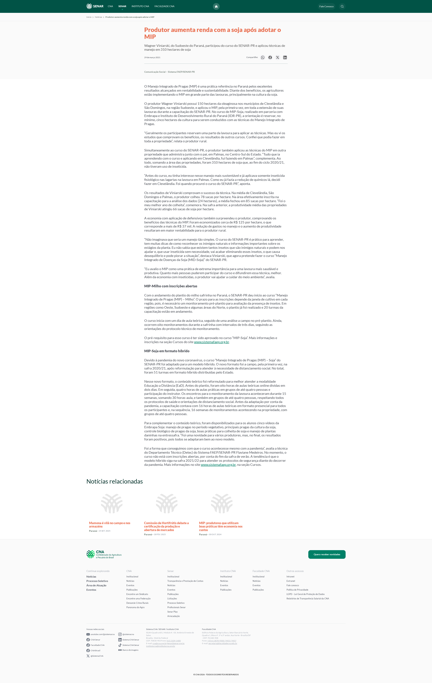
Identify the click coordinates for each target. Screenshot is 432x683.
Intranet (290, 576)
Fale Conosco (326, 6)
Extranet (291, 581)
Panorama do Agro (135, 607)
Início (88, 17)
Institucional (132, 576)
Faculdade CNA (97, 645)
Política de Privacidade (297, 589)
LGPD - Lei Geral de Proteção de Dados (306, 594)
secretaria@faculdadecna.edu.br (222, 643)
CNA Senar (95, 639)
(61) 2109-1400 (174, 640)
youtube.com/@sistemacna (103, 634)
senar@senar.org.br (176, 643)
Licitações (172, 598)
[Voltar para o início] (216, 6)
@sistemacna (128, 634)
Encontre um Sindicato (137, 594)
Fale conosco (293, 585)
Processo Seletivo (97, 580)
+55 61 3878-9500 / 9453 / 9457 (221, 640)
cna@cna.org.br (160, 643)
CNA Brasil (95, 650)
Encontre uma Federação (138, 598)
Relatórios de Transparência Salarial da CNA (308, 598)
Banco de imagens (130, 650)
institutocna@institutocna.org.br (160, 646)
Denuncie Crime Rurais (137, 603)
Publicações (132, 589)
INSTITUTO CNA (140, 6)
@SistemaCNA (97, 656)
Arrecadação (173, 616)
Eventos (91, 589)
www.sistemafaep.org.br (211, 342)
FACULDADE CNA (164, 6)
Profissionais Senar (176, 607)
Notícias (98, 17)
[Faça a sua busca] (342, 6)
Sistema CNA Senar (131, 639)
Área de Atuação (96, 585)
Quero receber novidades (327, 554)
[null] (262, 57)
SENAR (122, 6)
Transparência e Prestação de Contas (185, 581)
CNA (110, 6)
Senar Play (172, 611)
